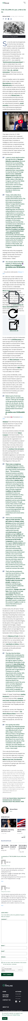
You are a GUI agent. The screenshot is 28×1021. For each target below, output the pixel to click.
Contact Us (6, 1000)
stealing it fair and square (16, 449)
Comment (4, 919)
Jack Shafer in (12, 644)
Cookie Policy (16, 1015)
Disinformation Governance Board (13, 62)
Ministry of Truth (13, 636)
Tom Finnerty (17, 998)
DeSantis (5, 421)
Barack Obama (13, 798)
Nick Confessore (14, 359)
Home (4, 991)
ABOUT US (6, 1007)
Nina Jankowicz (7, 83)
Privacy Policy (6, 1015)
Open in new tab (14, 330)
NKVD (19, 367)
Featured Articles (6, 995)
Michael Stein (15, 95)
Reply (2, 881)
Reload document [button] (13, 319)
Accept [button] (4, 1018)
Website (3, 957)
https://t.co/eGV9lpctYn (14, 265)
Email (3, 951)
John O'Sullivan (18, 996)
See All (23, 837)
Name (3, 945)
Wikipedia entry (7, 85)
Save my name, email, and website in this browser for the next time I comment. (14, 963)
